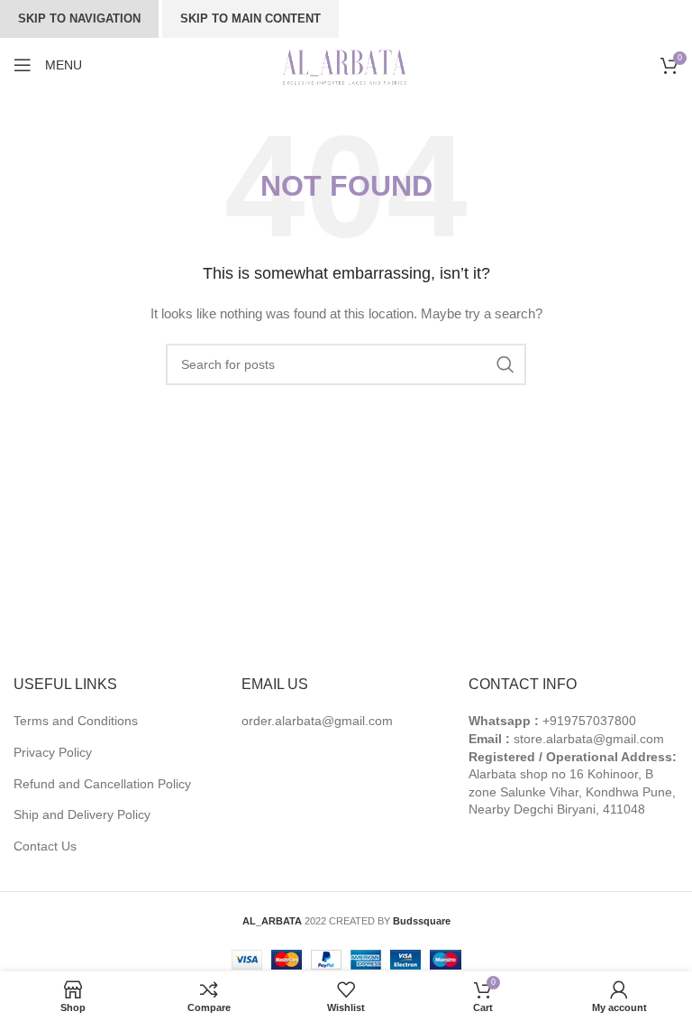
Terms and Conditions (76, 720)
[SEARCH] (505, 364)
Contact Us (45, 846)
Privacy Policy (53, 752)
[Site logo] (345, 64)
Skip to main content (250, 18)
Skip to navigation (79, 18)
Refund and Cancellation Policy (102, 784)
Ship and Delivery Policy (82, 814)
